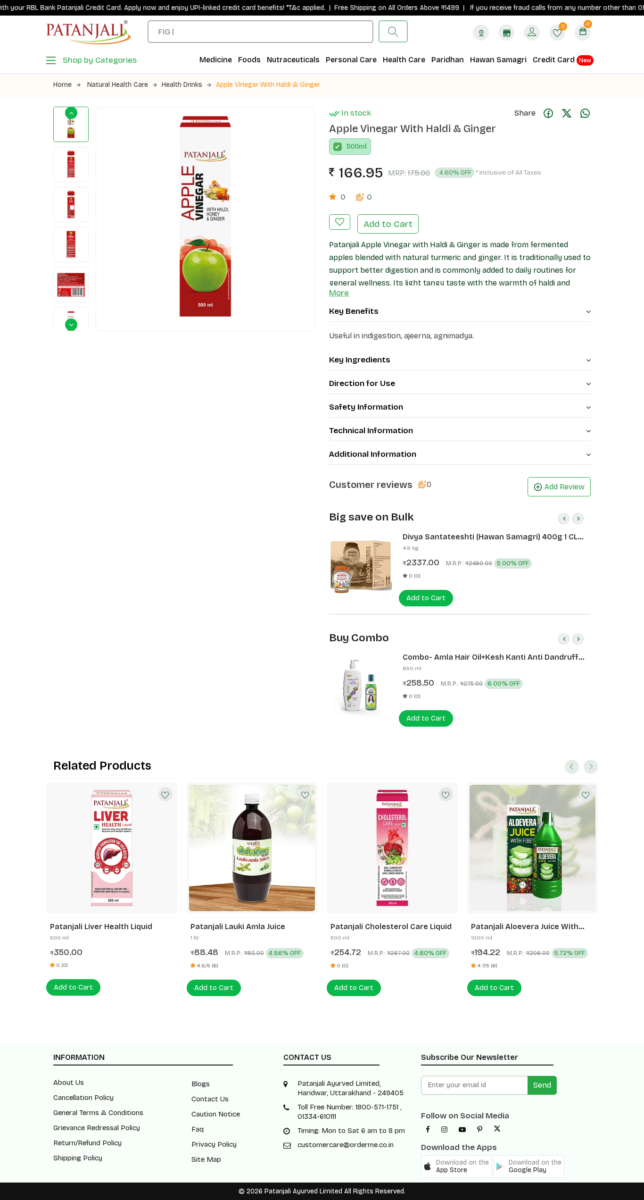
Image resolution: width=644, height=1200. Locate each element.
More (339, 293)
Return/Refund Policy (87, 1143)
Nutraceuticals (293, 59)
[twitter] (497, 1129)
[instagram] (444, 1129)
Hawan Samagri (498, 59)
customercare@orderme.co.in (345, 1145)
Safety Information (366, 407)
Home (62, 85)
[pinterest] (479, 1129)
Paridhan (447, 59)
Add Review (565, 486)
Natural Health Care (117, 85)
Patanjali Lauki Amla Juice (237, 926)
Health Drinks (182, 85)
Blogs (200, 1084)
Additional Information (372, 454)
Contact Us (210, 1099)
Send (542, 1085)
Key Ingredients (359, 360)
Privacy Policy (214, 1144)
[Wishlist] (165, 794)
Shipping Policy (77, 1158)
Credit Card (562, 59)
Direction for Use (362, 383)
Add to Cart (388, 223)
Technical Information (371, 431)
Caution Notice (215, 1114)
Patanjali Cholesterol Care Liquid (391, 926)
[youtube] (462, 1129)
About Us (68, 1082)
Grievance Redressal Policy (96, 1128)
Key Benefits (354, 311)
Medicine (215, 59)
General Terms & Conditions (98, 1112)
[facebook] (428, 1129)
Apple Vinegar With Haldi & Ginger (268, 85)
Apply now (112, 8)
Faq (197, 1129)
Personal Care (351, 59)
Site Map (206, 1159)
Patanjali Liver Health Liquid (101, 926)
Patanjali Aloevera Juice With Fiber (524, 926)
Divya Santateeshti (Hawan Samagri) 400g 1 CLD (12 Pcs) (493, 537)
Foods (249, 59)
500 (353, 147)
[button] (456, 1166)
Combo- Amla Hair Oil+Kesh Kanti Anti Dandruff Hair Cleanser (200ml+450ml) (490, 657)
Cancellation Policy (83, 1097)
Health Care (404, 59)
